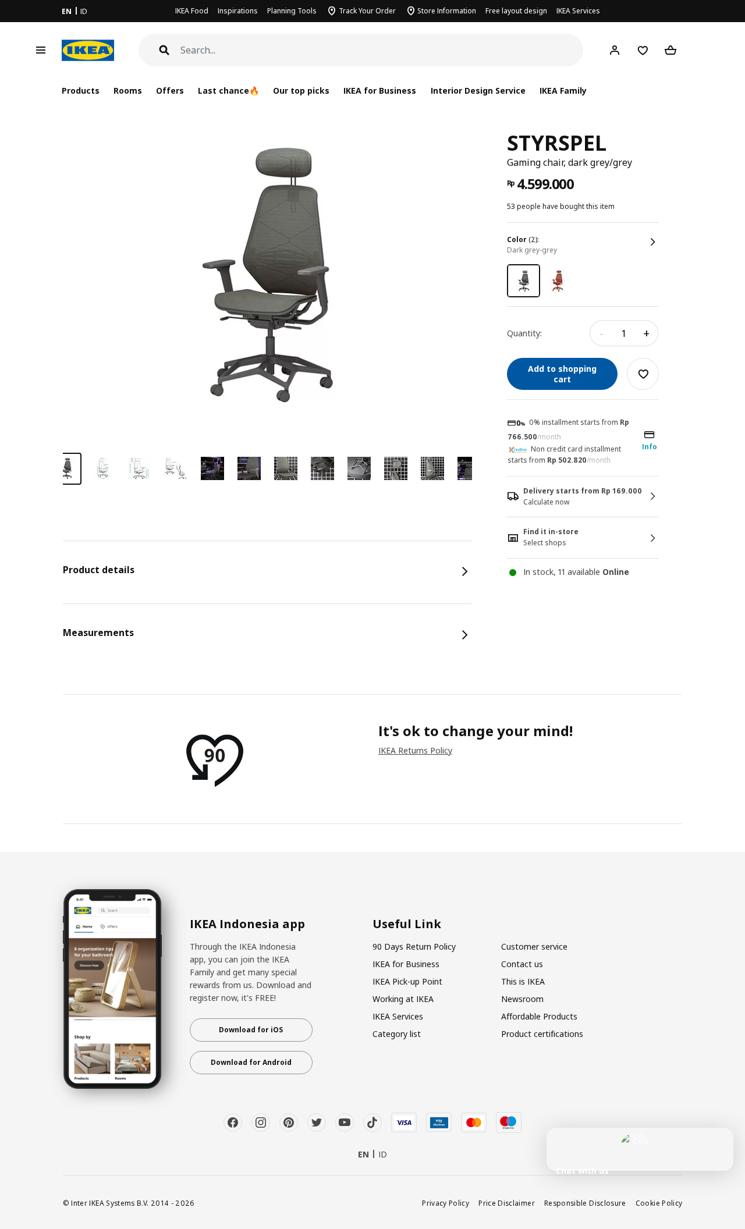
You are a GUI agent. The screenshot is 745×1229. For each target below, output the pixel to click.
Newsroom (522, 998)
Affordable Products (539, 1016)
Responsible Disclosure (585, 1202)
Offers (170, 90)
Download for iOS (251, 1030)
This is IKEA (523, 981)
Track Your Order (367, 11)
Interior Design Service (478, 90)
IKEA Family (563, 90)
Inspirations (238, 11)
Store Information (446, 11)
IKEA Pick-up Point (407, 981)
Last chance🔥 (228, 90)
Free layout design (516, 11)
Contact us (522, 963)
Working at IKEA (403, 998)
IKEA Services (578, 11)
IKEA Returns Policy (415, 750)
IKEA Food (191, 11)
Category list (396, 1033)
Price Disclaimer (506, 1202)
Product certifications (542, 1033)
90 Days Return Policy (414, 946)
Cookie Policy (659, 1202)
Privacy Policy (445, 1202)
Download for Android (251, 1062)
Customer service (534, 946)
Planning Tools (292, 11)
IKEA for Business (379, 90)
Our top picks (301, 90)
